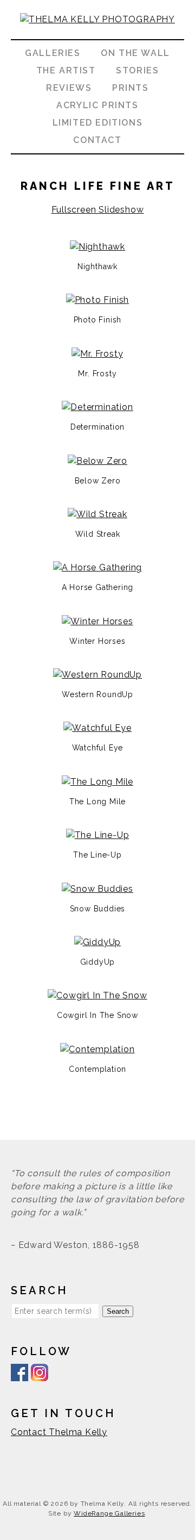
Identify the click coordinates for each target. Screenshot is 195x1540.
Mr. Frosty (97, 373)
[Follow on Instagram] (39, 1374)
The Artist (66, 70)
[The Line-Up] (97, 835)
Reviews (69, 88)
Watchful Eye (97, 747)
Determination (97, 427)
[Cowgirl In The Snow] (97, 995)
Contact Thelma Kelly (59, 1432)
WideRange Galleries (109, 1513)
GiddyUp (97, 962)
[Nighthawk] (97, 246)
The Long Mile (97, 801)
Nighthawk (97, 266)
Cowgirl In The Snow (97, 1015)
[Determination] (97, 407)
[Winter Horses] (97, 621)
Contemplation (97, 1069)
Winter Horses (97, 641)
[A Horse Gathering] (97, 567)
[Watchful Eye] (97, 728)
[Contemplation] (97, 1049)
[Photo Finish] (97, 300)
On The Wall (135, 53)
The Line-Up (97, 854)
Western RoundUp (97, 694)
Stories (137, 70)
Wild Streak (97, 534)
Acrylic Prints (97, 105)
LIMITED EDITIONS (98, 122)
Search (118, 1311)
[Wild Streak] (97, 514)
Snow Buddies (98, 908)
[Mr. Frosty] (97, 354)
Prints (130, 88)
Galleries (52, 53)
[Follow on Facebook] (19, 1374)
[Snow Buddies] (97, 889)
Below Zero (98, 480)
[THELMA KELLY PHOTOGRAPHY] (97, 32)
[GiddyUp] (97, 942)
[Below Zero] (97, 461)
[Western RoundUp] (97, 674)
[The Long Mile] (97, 782)
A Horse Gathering (98, 587)
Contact (97, 140)
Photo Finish (98, 319)
